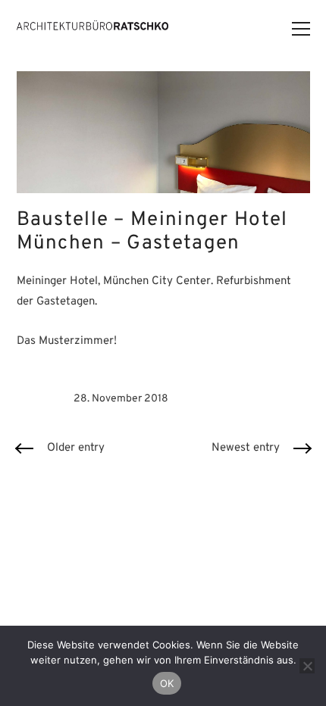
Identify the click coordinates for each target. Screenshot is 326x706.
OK (167, 683)
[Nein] (307, 665)
